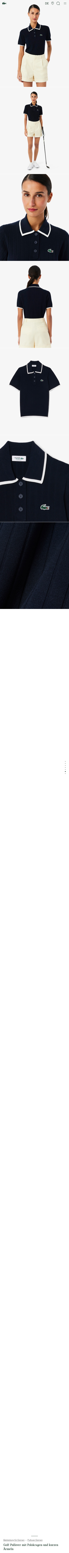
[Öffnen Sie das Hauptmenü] (65, 3)
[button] (52, 3)
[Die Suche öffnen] (58, 3)
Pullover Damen (35, 1540)
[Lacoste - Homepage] (4, 3)
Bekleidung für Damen (13, 1540)
